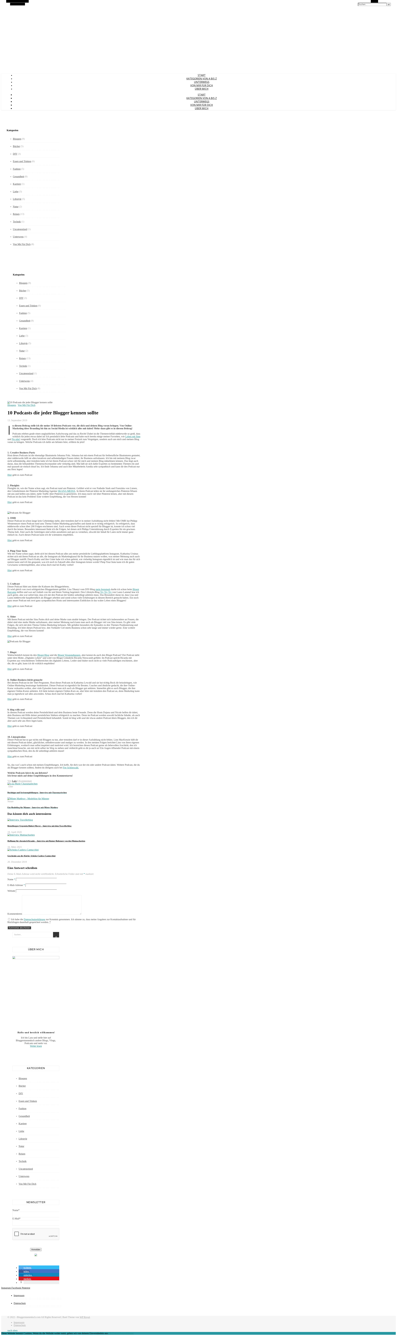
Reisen (16, 214)
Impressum (19, 1295)
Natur (15, 206)
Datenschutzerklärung (34, 919)
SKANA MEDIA (66, 491)
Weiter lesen (36, 1046)
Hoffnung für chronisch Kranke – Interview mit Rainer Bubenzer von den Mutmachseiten (46, 841)
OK (110, 1333)
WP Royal (85, 1317)
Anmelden (35, 1249)
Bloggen (17, 139)
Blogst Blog (43, 655)
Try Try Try (106, 592)
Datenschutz (20, 1303)
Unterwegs (201, 82)
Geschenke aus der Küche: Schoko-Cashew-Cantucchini (31, 856)
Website (11, 891)
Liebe (15, 191)
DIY (15, 154)
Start (202, 75)
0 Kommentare (24, 781)
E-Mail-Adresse (16, 885)
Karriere (17, 184)
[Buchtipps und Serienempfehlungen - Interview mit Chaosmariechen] (22, 783)
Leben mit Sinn (132, 436)
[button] (25, 1267)
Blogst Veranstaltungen (69, 655)
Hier (9, 475)
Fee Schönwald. (71, 767)
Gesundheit (18, 176)
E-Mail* (16, 1218)
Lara (14, 781)
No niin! (16, 439)
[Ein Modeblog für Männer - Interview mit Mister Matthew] (28, 798)
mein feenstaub (103, 589)
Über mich (201, 89)
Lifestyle (17, 199)
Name (11, 879)
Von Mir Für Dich (201, 85)
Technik (17, 221)
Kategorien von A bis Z (201, 78)
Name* (16, 1210)
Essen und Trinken (22, 161)
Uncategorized (20, 229)
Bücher (16, 146)
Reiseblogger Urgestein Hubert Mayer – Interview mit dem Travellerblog (39, 826)
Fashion (17, 169)
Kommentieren (14, 913)
